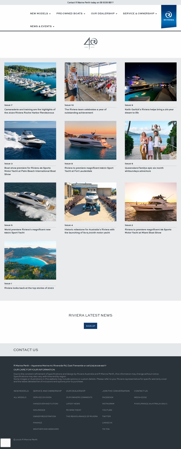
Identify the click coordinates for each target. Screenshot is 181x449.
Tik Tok (106, 429)
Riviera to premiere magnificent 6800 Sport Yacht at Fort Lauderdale (89, 169)
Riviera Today (73, 410)
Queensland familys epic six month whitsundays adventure (144, 169)
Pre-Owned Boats (69, 13)
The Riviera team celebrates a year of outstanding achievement (85, 111)
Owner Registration (44, 416)
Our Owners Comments (79, 397)
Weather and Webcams (46, 429)
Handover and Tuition (45, 403)
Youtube (107, 410)
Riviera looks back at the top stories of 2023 (29, 287)
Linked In (107, 422)
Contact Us (25, 349)
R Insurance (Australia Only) (150, 403)
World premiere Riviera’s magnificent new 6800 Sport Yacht (27, 231)
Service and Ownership (47, 390)
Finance (37, 422)
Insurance (39, 410)
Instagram (108, 403)
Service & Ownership (138, 13)
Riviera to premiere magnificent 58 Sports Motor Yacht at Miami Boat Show (148, 231)
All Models (20, 397)
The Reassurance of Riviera (82, 416)
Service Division (42, 397)
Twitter (106, 416)
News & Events (41, 26)
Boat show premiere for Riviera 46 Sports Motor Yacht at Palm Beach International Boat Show (30, 171)
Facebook (107, 397)
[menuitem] (40, 11)
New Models (39, 13)
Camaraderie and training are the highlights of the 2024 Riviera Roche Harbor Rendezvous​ (29, 111)
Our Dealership (103, 13)
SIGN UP (90, 325)
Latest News (73, 403)
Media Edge (140, 397)
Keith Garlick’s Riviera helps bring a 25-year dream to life (149, 111)
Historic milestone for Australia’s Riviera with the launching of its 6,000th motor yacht (90, 231)
